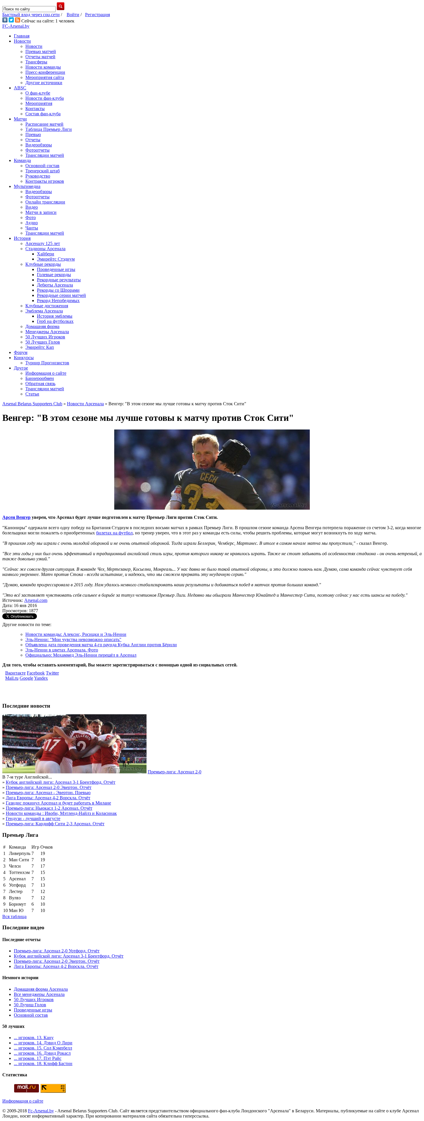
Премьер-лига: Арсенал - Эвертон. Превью (48, 792)
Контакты (35, 108)
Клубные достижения (46, 305)
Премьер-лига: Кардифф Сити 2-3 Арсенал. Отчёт (55, 823)
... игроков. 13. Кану (34, 1037)
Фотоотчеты (37, 150)
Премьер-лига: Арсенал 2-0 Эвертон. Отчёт (48, 787)
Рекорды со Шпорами (58, 290)
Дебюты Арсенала (55, 284)
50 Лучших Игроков (45, 336)
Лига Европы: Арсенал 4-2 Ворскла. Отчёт (48, 797)
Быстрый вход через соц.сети (31, 14)
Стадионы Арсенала (45, 248)
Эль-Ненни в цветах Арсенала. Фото (61, 649)
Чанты (31, 227)
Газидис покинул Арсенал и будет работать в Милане (58, 802)
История (22, 238)
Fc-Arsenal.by (41, 1110)
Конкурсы (24, 357)
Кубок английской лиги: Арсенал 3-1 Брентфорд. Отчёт (60, 782)
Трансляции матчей (44, 155)
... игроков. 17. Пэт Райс (37, 1058)
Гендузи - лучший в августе (33, 818)
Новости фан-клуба (44, 98)
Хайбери (45, 253)
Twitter (52, 672)
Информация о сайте (45, 373)
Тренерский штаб (42, 170)
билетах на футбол (114, 532)
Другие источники (43, 82)
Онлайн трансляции (45, 201)
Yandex (41, 678)
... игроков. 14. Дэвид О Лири (43, 1042)
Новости (22, 41)
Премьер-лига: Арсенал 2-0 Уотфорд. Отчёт (57, 950)
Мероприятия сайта (44, 77)
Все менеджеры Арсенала (39, 994)
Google (26, 678)
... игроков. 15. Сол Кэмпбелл (43, 1047)
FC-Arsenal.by (15, 26)
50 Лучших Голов (42, 342)
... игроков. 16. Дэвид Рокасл (42, 1053)
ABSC (20, 87)
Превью (33, 134)
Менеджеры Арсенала (47, 331)
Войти (73, 14)
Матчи (20, 118)
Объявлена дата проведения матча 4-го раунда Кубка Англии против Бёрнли (101, 644)
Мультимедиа (27, 186)
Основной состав (42, 165)
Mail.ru (11, 678)
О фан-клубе (37, 93)
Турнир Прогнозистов (47, 362)
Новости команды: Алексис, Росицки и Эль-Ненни (75, 634)
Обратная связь (40, 383)
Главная (21, 35)
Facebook (36, 672)
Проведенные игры (56, 269)
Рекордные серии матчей (61, 295)
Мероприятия (38, 103)
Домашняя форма (42, 326)
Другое (21, 367)
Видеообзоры (38, 144)
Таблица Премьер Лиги (48, 129)
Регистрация (97, 14)
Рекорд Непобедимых (58, 300)
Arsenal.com (35, 600)
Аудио (31, 222)
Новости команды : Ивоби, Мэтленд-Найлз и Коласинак (61, 813)
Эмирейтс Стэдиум (56, 259)
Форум (20, 352)
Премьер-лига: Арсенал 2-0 (174, 771)
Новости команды (43, 67)
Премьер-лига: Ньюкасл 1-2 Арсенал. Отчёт (49, 808)
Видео (31, 207)
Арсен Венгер (16, 517)
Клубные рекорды (43, 264)
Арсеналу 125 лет (42, 243)
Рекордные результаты (59, 279)
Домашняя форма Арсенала (41, 989)
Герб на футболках (55, 321)
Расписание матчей (44, 124)
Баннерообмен (39, 378)
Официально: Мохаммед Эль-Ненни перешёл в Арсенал (80, 655)
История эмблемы (54, 316)
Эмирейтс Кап (39, 347)
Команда (22, 160)
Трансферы (36, 61)
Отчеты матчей (40, 56)
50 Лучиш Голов (30, 1004)
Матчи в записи (41, 212)
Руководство (37, 176)
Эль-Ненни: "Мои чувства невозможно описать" (73, 639)
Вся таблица (14, 916)
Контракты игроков (44, 181)
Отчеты (32, 139)
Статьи (32, 393)
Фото (30, 217)
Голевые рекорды (54, 274)
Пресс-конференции (45, 72)
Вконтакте (15, 672)
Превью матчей (40, 51)
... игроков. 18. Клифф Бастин (43, 1063)
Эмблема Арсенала (44, 310)
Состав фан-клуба (43, 113)
